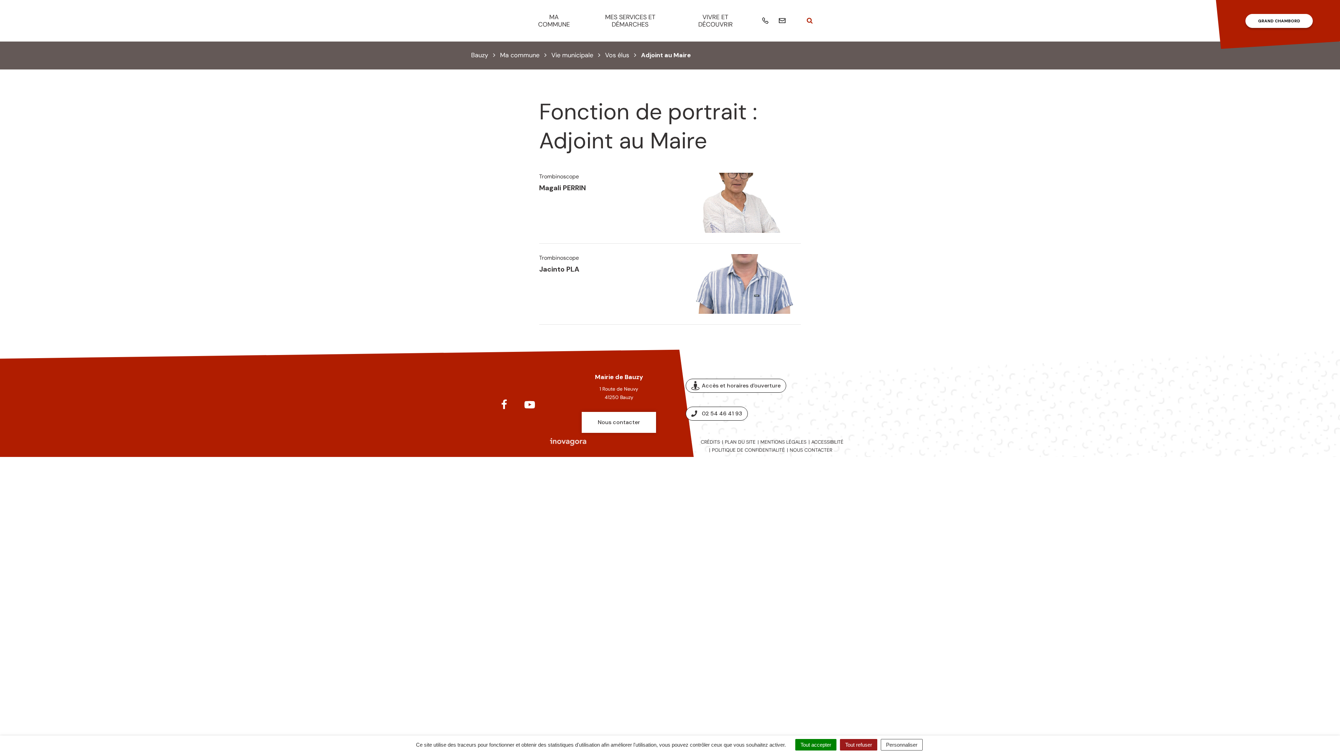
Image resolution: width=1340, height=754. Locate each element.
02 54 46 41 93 (722, 413)
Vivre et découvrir (715, 21)
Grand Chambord (1279, 21)
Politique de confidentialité (748, 450)
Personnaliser (901, 745)
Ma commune (554, 21)
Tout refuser (858, 745)
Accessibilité (827, 442)
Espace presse (840, 400)
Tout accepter (816, 745)
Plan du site (740, 442)
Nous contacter (619, 422)
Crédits (710, 442)
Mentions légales (783, 442)
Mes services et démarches (630, 21)
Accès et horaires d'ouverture (741, 385)
